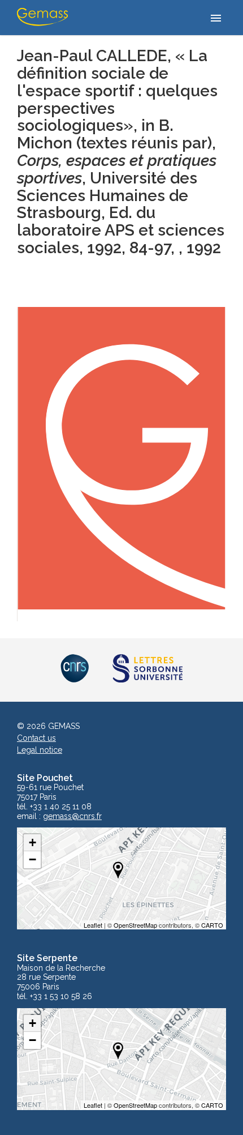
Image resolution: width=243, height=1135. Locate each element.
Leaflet (93, 924)
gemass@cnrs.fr (72, 816)
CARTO (212, 924)
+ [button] (32, 842)
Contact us (36, 738)
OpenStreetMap (135, 924)
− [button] (32, 859)
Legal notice (39, 749)
